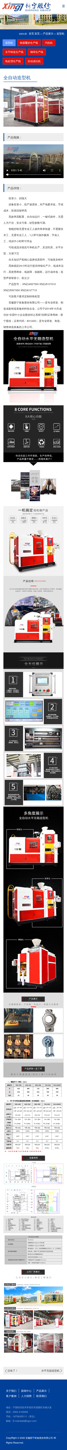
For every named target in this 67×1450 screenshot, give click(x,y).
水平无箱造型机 (50, 1370)
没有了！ (12, 1370)
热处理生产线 (13, 61)
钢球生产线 (36, 52)
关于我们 (11, 1391)
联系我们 (41, 1396)
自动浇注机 (34, 61)
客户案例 (11, 1396)
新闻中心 (26, 1391)
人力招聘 (26, 1396)
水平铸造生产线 (14, 52)
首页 (31, 33)
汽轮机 (49, 43)
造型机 (60, 33)
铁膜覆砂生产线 (29, 43)
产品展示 (48, 33)
